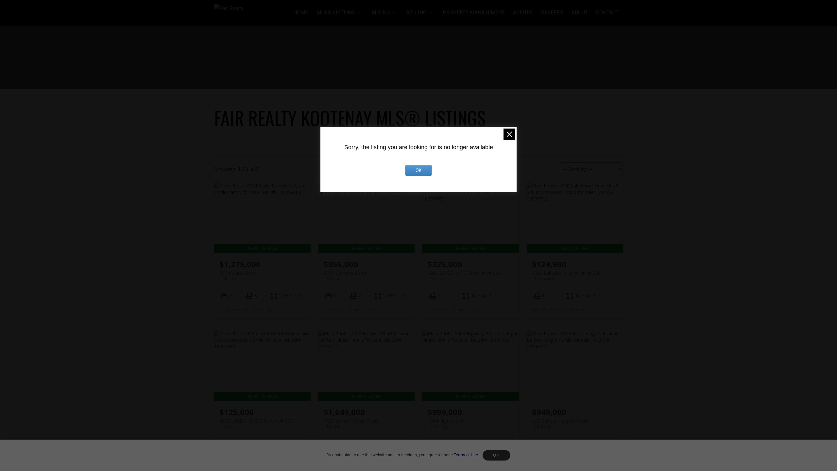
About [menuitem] (580, 12)
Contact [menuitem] (607, 12)
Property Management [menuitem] (474, 12)
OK (496, 455)
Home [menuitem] (300, 12)
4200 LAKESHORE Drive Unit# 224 (464, 276)
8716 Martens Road (345, 276)
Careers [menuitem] (552, 12)
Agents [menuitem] (522, 12)
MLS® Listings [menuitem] (335, 12)
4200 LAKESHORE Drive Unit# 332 (255, 423)
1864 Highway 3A (446, 423)
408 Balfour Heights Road (560, 423)
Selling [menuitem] (416, 12)
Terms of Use (466, 455)
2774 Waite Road (237, 276)
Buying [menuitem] (381, 12)
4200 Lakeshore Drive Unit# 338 (566, 276)
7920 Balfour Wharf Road (351, 423)
